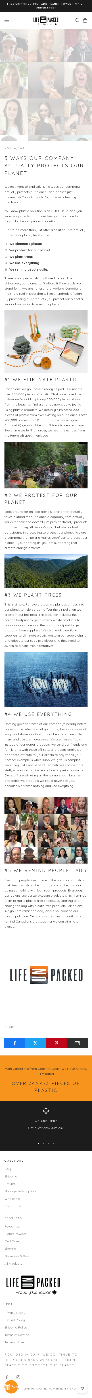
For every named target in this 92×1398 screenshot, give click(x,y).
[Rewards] (11, 1387)
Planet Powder (15, 1234)
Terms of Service (16, 1335)
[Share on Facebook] (14, 1043)
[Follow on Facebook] (6, 1377)
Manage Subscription (20, 1191)
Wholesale (12, 1199)
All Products (13, 1263)
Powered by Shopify (65, 1388)
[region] (46, 1122)
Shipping (10, 1176)
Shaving (10, 1249)
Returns (10, 1184)
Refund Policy (14, 1320)
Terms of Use (14, 1342)
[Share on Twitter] (35, 1043)
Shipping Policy (15, 1327)
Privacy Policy (14, 1313)
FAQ (7, 1169)
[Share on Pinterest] (56, 1043)
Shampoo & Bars (17, 1256)
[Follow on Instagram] (18, 1377)
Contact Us (12, 1206)
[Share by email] (77, 1043)
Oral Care (11, 1241)
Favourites (12, 1226)
